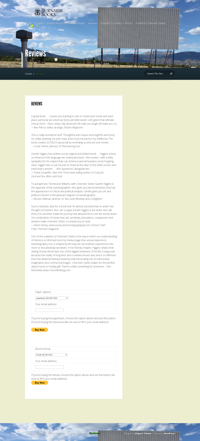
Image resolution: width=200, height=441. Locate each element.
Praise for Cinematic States (151, 23)
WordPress (169, 433)
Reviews (92, 23)
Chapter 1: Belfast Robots (49, 23)
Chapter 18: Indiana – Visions (116, 23)
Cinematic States (76, 23)
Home (28, 23)
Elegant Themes (143, 433)
